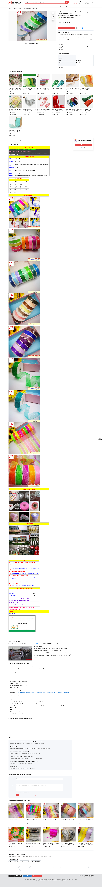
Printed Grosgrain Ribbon (14, 869)
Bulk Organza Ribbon (33, 8)
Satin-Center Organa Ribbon (57, 692)
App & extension (79, 6)
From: (14, 778)
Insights (76, 879)
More (9, 872)
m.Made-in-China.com (53, 880)
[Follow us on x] (86, 875)
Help (72, 6)
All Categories (12, 6)
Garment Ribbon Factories (48, 867)
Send (17, 795)
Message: (13, 785)
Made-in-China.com (46, 880)
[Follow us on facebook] (84, 875)
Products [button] (27, 2)
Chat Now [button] (86, 28)
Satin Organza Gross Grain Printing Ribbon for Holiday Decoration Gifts (72, 89)
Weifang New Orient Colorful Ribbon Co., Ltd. (69, 17)
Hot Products (27, 879)
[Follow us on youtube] (89, 875)
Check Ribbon (12, 694)
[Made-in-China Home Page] (14, 2)
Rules (93, 6)
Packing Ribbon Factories (35, 867)
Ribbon (19, 8)
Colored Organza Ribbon (24, 861)
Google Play (18, 875)
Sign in (92, 3)
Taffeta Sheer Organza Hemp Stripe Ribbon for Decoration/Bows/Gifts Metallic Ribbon (72, 110)
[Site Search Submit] (67, 2)
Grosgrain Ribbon (28, 692)
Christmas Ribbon (25, 694)
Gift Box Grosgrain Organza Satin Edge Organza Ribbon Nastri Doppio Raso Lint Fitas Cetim (85, 845)
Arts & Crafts (14, 8)
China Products (32, 879)
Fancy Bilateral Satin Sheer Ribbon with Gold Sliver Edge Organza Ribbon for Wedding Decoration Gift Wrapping (15, 110)
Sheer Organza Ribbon (36, 692)
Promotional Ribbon (65, 867)
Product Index (71, 879)
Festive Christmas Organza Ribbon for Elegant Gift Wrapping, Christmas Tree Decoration (43, 110)
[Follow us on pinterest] (91, 875)
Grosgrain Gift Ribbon (84, 867)
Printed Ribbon (18, 694)
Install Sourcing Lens (38, 875)
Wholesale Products (51, 879)
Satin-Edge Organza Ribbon (46, 692)
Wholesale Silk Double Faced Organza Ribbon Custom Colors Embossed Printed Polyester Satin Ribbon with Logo (58, 89)
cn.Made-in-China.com (62, 880)
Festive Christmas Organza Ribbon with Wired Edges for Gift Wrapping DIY (15, 89)
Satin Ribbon (22, 692)
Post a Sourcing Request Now (41, 795)
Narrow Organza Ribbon (36, 861)
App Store (11, 875)
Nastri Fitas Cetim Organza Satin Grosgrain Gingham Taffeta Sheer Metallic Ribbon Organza (16, 821)
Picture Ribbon (74, 867)
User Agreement (57, 882)
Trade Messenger (27, 875)
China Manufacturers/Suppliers (42, 879)
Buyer (66, 6)
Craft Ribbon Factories (13, 867)
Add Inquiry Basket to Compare (32, 43)
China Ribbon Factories (24, 867)
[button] (63, 2)
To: (14, 782)
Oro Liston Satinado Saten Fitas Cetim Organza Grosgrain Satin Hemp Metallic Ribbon (33, 821)
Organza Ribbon (25, 8)
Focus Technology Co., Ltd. (42, 882)
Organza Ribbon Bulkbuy (25, 869)
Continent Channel (65, 879)
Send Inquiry (66, 28)
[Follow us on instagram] (87, 875)
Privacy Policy (69, 882)
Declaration (63, 882)
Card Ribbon (57, 867)
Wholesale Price (58, 879)
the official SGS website (36, 643)
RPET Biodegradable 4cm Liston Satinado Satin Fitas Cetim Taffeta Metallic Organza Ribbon (51, 821)
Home (9, 8)
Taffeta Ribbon (66, 692)
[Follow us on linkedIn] (93, 875)
